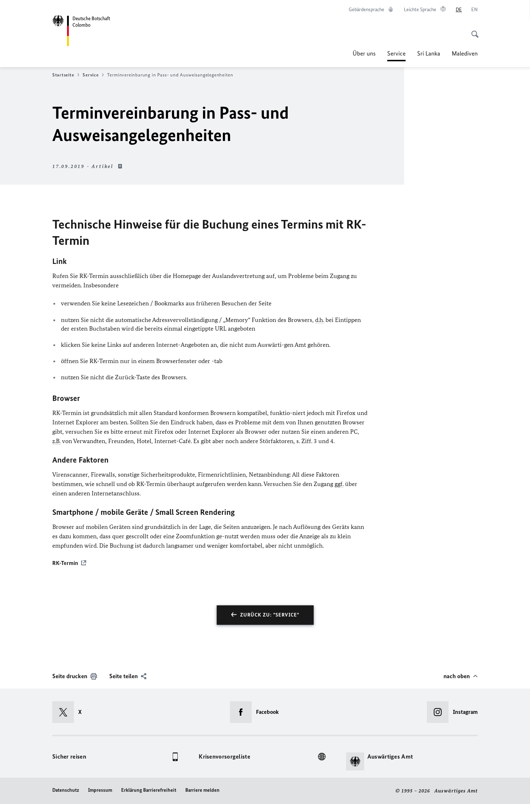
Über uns (364, 53)
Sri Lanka (428, 53)
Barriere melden (202, 790)
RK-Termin (65, 563)
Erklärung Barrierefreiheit (148, 790)
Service (396, 55)
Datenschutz (65, 790)
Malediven (465, 53)
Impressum (100, 790)
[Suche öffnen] (473, 30)
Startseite (63, 75)
